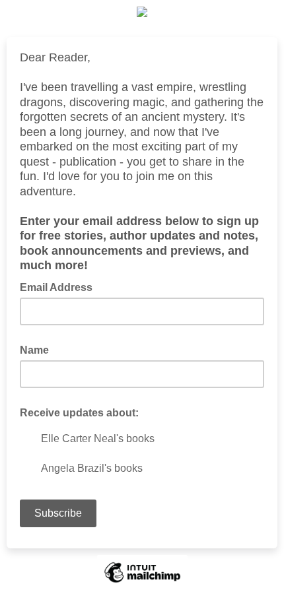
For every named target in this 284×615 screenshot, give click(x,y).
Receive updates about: (79, 412)
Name (34, 350)
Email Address (60, 286)
